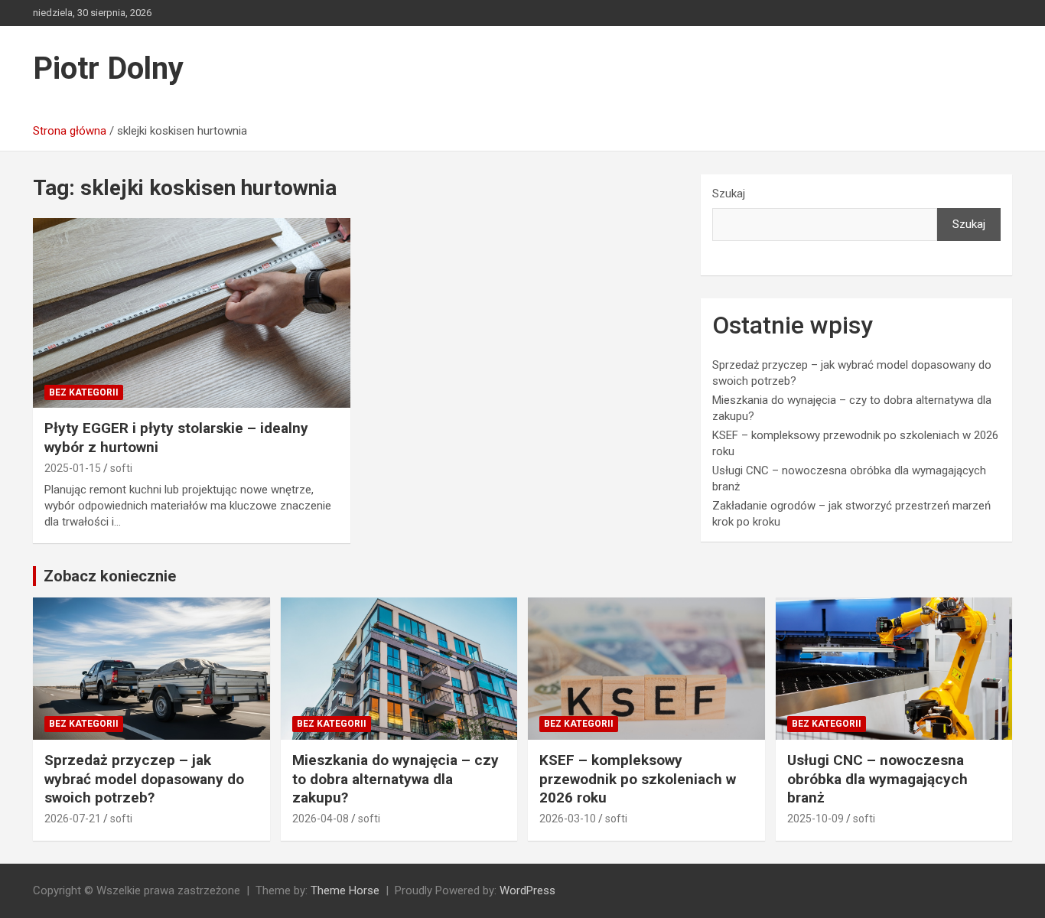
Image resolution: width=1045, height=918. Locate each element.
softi (121, 468)
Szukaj (728, 193)
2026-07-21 (72, 818)
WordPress (527, 890)
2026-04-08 (320, 818)
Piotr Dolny (108, 68)
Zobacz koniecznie (110, 576)
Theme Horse (345, 890)
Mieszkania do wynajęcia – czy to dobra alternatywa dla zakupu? (395, 778)
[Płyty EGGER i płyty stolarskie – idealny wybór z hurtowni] (191, 313)
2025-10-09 (815, 818)
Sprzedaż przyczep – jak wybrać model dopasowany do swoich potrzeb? (144, 778)
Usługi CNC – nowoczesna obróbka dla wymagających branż (877, 778)
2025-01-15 (72, 468)
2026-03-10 (567, 818)
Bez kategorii (84, 392)
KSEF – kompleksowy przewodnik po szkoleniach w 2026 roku (637, 778)
